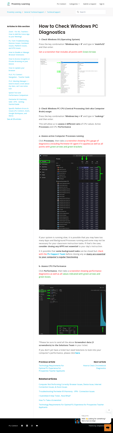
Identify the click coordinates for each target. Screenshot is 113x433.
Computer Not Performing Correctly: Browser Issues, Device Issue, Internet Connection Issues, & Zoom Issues (70, 385)
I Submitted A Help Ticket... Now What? (55, 396)
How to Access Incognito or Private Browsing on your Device (19, 61)
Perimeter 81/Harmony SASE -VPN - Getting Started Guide (18, 101)
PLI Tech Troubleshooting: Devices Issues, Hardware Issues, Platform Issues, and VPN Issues (19, 44)
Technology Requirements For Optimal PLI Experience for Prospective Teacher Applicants (52, 368)
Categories (73, 4)
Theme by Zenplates (96, 425)
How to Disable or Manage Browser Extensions (19, 53)
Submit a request (89, 4)
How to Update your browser (16, 69)
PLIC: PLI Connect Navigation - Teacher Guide (19, 75)
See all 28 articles (14, 119)
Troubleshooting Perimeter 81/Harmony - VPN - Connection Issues (67, 391)
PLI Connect (61, 4)
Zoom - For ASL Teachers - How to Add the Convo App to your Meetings (19, 34)
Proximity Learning (14, 12)
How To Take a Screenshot (50, 400)
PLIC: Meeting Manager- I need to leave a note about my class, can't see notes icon (19, 85)
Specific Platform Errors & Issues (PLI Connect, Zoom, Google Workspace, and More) (19, 112)
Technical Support (53, 12)
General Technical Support (34, 12)
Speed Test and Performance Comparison (18, 94)
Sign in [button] (102, 4)
